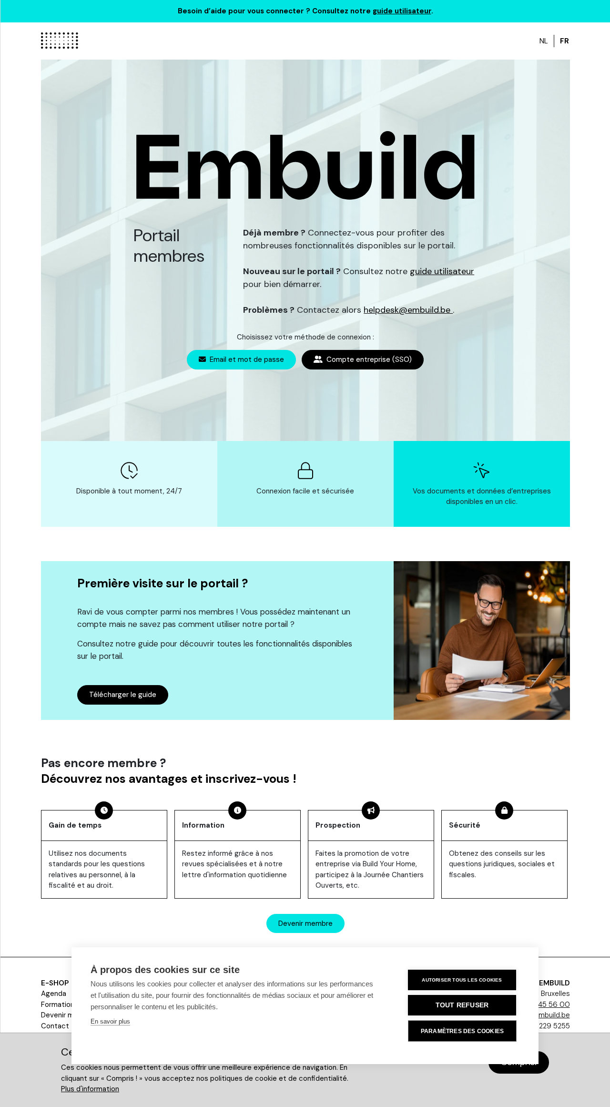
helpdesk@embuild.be (408, 310)
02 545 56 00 (546, 1004)
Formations (59, 1004)
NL (543, 41)
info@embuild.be (542, 1015)
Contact (55, 1026)
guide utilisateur (402, 11)
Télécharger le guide (122, 694)
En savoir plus (110, 1021)
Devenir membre (305, 923)
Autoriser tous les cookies (462, 980)
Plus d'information (90, 1089)
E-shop (55, 983)
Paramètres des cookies (462, 1031)
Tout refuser (462, 1005)
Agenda (53, 993)
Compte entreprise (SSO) (368, 359)
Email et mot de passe (246, 359)
